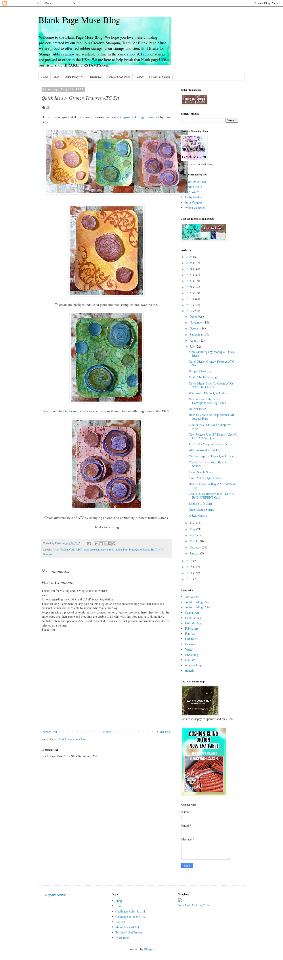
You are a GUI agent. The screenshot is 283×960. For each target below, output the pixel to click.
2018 (189, 305)
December (196, 316)
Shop (56, 76)
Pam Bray (128, 549)
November (197, 322)
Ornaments (192, 644)
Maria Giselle (193, 187)
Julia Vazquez (193, 202)
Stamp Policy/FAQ (74, 76)
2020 (189, 293)
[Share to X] (105, 543)
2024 (189, 269)
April (193, 535)
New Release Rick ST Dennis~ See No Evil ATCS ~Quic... (213, 436)
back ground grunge (95, 549)
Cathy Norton (193, 197)
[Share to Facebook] (109, 543)
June (193, 523)
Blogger (149, 949)
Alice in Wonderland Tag (204, 450)
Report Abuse (55, 894)
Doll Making (193, 623)
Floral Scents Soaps (201, 472)
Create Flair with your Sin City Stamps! (208, 464)
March (194, 541)
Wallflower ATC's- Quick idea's (208, 393)
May (193, 529)
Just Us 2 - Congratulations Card (209, 444)
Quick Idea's (142, 549)
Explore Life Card (200, 503)
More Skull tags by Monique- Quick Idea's (211, 354)
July (193, 346)
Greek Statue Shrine (201, 509)
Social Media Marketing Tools (193, 905)
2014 (189, 573)
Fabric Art (191, 628)
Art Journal (192, 597)
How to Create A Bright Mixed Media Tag (212, 486)
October (195, 328)
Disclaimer (95, 76)
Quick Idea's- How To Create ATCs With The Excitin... (211, 385)
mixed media (114, 549)
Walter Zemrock (195, 208)
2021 (189, 287)
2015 (189, 567)
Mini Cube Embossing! (203, 377)
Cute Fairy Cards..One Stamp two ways (210, 426)
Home (44, 76)
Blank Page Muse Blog (79, 19)
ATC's (79, 549)
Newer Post (50, 732)
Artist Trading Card (64, 549)
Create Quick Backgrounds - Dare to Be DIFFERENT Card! (211, 495)
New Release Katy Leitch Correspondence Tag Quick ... (209, 401)
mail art (190, 660)
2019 (189, 299)
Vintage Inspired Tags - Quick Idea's (212, 456)
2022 (189, 281)
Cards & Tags (193, 618)
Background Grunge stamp (136, 117)
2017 (189, 311)
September (197, 334)
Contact (139, 76)
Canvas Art (192, 612)
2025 (189, 263)
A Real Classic (198, 515)
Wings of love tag (200, 371)
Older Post (163, 732)
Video (189, 649)
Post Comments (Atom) (73, 739)
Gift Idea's (191, 639)
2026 (189, 257)
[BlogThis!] (101, 543)
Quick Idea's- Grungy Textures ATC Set (211, 363)
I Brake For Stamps (159, 76)
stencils (189, 670)
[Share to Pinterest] (113, 543)
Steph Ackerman (195, 181)
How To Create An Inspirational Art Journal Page (211, 417)
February (196, 547)
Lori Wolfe (192, 192)
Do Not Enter (197, 409)
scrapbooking (193, 665)
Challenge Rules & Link (130, 911)
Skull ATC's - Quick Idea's (205, 478)
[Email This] (97, 543)
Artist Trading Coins (198, 607)
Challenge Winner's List (130, 916)
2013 (189, 579)
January (195, 553)
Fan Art (190, 633)
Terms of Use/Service (118, 76)
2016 (189, 561)
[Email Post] (89, 543)
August (194, 340)
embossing (191, 655)
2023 (189, 275)
